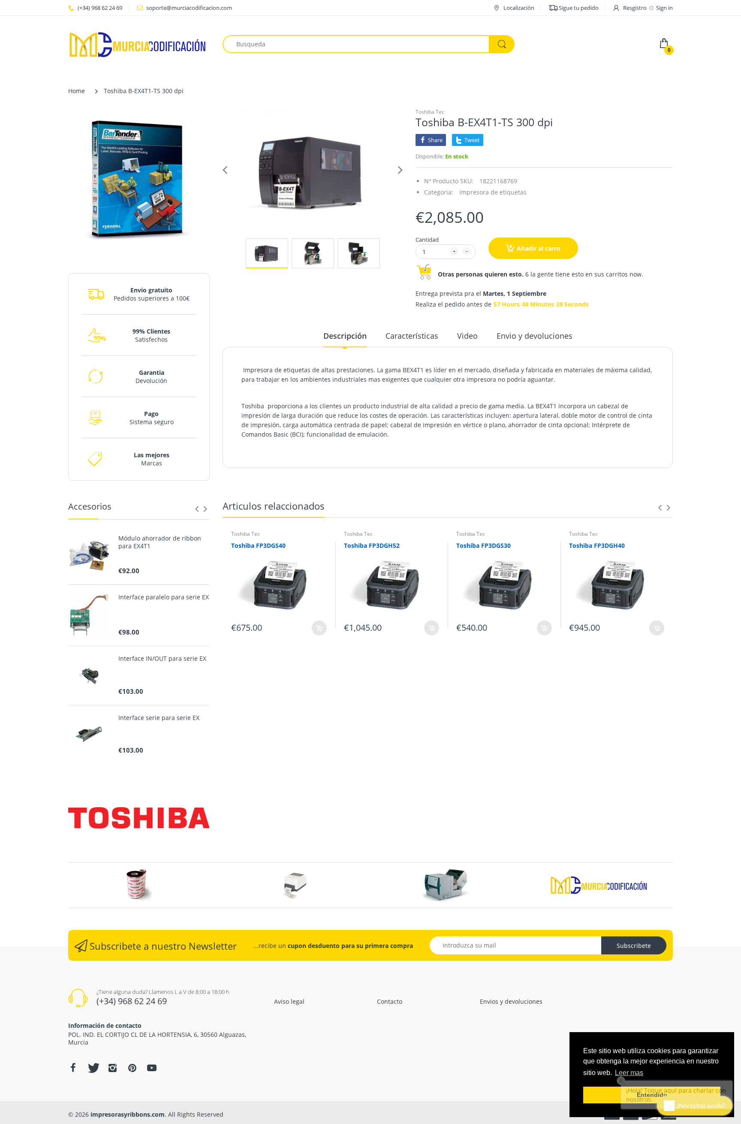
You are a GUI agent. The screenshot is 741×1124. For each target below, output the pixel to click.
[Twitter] (92, 1068)
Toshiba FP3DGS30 (483, 545)
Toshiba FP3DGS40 (258, 545)
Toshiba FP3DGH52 (372, 545)
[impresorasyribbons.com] (138, 43)
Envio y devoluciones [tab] (534, 336)
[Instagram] (112, 1068)
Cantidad (427, 239)
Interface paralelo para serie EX (163, 597)
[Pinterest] (132, 1068)
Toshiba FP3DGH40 (597, 545)
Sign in (664, 8)
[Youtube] (152, 1068)
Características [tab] (412, 336)
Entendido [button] (652, 1094)
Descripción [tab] (345, 336)
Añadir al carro (538, 248)
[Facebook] (73, 1068)
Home (76, 91)
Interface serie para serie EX (158, 718)
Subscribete (634, 946)
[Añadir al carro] (319, 627)
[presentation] (197, 508)
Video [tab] (467, 336)
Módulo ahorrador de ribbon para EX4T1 (159, 542)
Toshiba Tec (430, 111)
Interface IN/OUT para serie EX (162, 658)
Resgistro (635, 8)
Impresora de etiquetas (493, 192)
